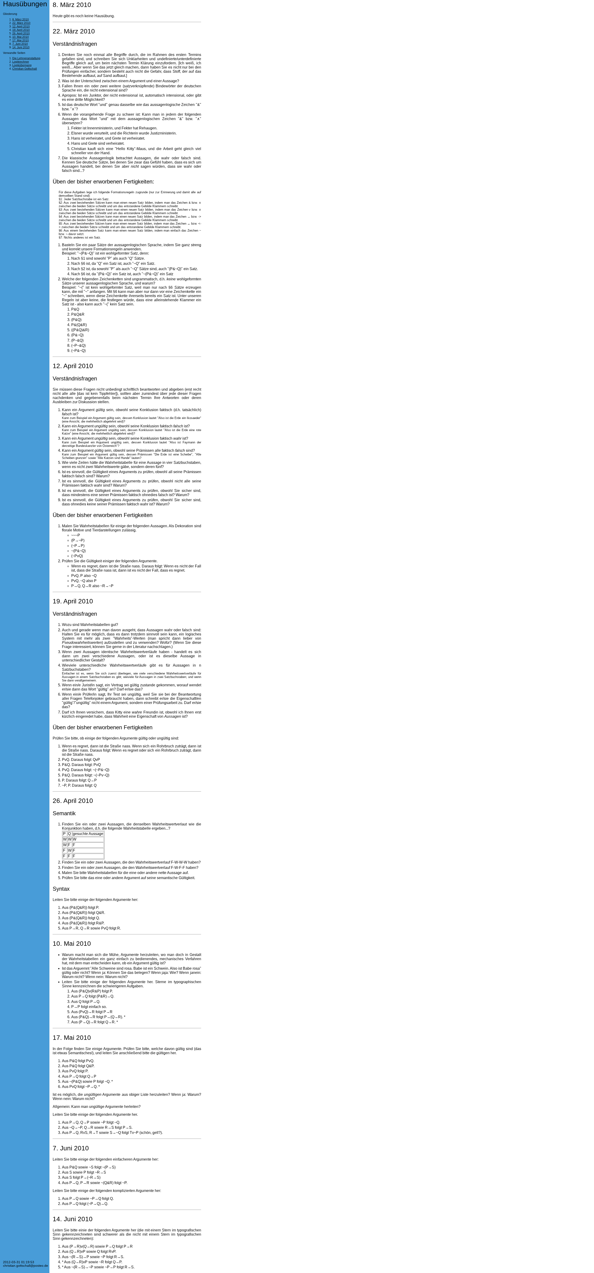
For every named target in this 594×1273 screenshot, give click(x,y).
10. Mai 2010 (20, 37)
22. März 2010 (21, 23)
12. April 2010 (21, 26)
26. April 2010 (21, 33)
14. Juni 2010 (20, 47)
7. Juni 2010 (20, 44)
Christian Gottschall (24, 68)
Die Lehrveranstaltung (26, 58)
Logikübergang (22, 65)
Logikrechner (20, 61)
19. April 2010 (21, 30)
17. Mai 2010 (20, 40)
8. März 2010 (20, 19)
